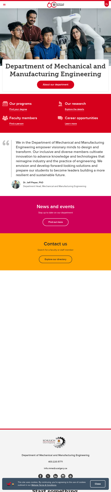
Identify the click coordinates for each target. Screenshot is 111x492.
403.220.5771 (55, 461)
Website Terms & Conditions (43, 485)
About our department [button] (55, 84)
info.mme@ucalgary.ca (55, 468)
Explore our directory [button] (55, 259)
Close (98, 483)
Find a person (16, 123)
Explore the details (74, 109)
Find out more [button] (55, 222)
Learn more (71, 123)
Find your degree (18, 109)
